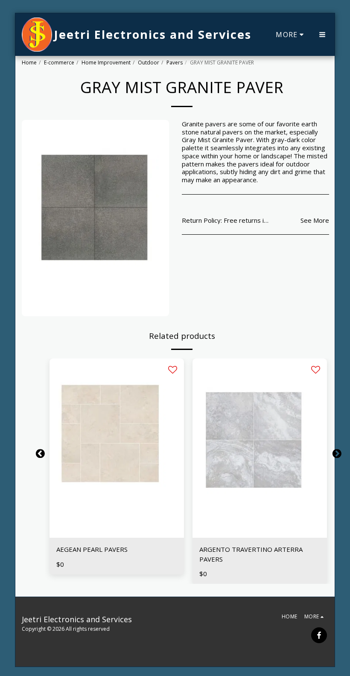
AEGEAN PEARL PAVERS (92, 549)
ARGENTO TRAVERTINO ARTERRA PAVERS (251, 554)
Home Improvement (106, 62)
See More (314, 220)
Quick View (117, 534)
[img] (117, 448)
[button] (322, 34)
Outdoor (148, 62)
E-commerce (59, 62)
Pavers (174, 62)
